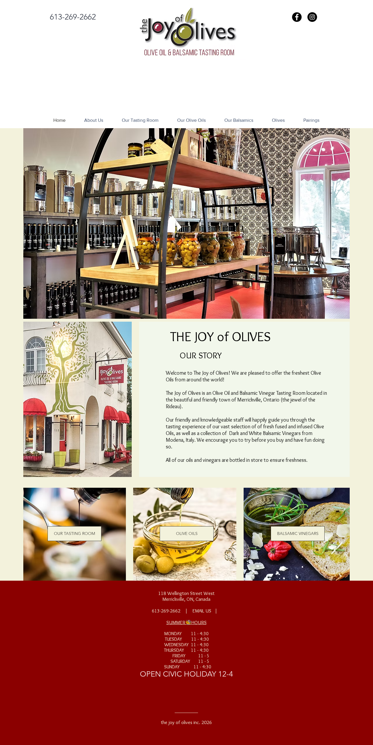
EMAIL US (201, 611)
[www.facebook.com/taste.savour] (297, 17)
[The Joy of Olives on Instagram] (312, 17)
